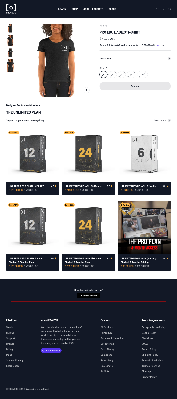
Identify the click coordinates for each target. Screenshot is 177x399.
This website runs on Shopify (37, 389)
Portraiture (106, 332)
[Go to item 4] (10, 66)
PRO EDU (104, 26)
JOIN (86, 8)
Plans (9, 354)
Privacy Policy (149, 376)
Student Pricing (14, 360)
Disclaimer (147, 338)
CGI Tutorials (107, 343)
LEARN (62, 8)
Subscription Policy (152, 360)
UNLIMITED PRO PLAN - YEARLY (26, 185)
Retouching (107, 360)
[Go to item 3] (10, 53)
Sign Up (10, 332)
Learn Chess (12, 365)
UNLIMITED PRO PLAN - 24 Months (83, 185)
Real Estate (107, 365)
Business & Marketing (112, 338)
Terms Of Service (151, 365)
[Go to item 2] (10, 41)
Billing (9, 349)
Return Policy (149, 349)
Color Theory (107, 349)
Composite (106, 354)
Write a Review (91, 296)
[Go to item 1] (10, 28)
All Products (107, 327)
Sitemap (146, 371)
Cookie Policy (149, 332)
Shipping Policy (150, 354)
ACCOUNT (97, 8)
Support (10, 338)
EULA (145, 343)
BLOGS (112, 8)
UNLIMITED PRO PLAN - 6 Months (139, 185)
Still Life (105, 371)
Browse (10, 343)
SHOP (75, 8)
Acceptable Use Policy (154, 327)
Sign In (9, 327)
